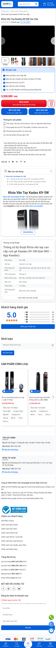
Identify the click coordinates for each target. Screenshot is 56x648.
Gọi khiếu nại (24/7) (13, 570)
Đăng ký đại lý (11, 574)
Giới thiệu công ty (7, 521)
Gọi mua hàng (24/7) (14, 561)
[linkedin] (9, 589)
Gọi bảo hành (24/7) (13, 566)
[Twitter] (13, 162)
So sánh (26, 22)
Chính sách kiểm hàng (9, 549)
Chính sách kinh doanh (9, 525)
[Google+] (17, 162)
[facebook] (3, 589)
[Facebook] (9, 162)
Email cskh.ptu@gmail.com (11, 578)
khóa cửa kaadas (36, 206)
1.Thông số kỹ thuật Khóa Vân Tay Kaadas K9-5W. (26, 179)
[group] (28, 41)
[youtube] (19, 589)
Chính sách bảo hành (9, 529)
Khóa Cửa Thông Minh (19, 11)
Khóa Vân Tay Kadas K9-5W (16, 176)
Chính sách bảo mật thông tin (12, 541)
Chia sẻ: (4, 162)
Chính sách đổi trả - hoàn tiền (12, 537)
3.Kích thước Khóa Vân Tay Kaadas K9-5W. (24, 184)
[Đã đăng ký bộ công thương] (14, 510)
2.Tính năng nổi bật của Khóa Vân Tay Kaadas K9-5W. (27, 182)
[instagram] (14, 589)
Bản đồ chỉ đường (11, 450)
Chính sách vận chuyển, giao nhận (13, 545)
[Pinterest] (21, 162)
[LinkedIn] (24, 162)
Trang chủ (5, 11)
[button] (53, 41)
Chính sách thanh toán (9, 533)
